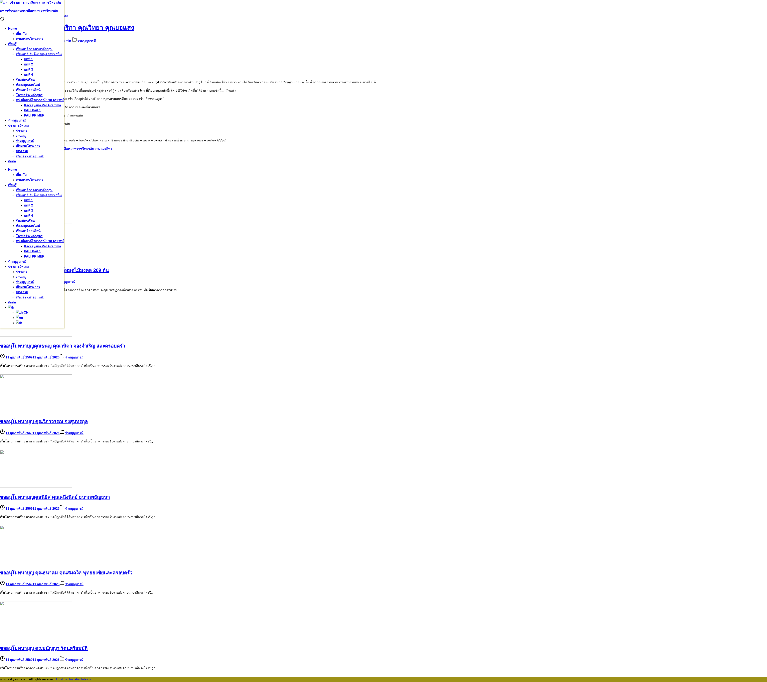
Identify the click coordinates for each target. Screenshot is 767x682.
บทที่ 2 (28, 64)
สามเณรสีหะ (103, 148)
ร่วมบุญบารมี (17, 120)
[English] (19, 317)
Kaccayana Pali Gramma (42, 105)
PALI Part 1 (32, 110)
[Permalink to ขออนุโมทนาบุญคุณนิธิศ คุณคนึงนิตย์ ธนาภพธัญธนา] (36, 486)
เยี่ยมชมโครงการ (28, 146)
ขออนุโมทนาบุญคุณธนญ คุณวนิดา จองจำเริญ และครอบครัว (62, 345)
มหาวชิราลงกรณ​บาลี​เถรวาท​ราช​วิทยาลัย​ (65, 148)
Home (12, 28)
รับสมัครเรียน (25, 79)
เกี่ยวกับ (21, 33)
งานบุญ (21, 135)
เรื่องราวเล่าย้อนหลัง (30, 156)
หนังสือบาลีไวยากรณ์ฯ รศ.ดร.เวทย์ (40, 100)
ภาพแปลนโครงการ (29, 38)
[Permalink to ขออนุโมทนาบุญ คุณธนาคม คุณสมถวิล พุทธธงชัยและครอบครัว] (36, 562)
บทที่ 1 (28, 59)
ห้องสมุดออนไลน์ (28, 84)
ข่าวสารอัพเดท (18, 125)
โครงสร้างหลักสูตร (29, 95)
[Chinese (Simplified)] (22, 312)
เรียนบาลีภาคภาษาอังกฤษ (34, 49)
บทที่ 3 (28, 69)
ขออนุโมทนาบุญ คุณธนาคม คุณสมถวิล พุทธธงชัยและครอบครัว (66, 572)
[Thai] (11, 307)
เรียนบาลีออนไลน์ (28, 90)
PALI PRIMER (34, 115)
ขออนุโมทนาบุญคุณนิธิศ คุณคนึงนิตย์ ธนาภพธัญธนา (55, 497)
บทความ (22, 151)
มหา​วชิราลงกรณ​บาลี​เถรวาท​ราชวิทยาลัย (29, 11)
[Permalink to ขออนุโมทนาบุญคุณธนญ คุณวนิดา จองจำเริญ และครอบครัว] (36, 335)
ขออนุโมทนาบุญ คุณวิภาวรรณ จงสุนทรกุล (44, 421)
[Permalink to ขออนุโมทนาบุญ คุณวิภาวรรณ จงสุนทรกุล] (36, 411)
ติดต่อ (12, 161)
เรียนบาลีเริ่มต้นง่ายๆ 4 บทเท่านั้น (39, 54)
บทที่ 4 (28, 74)
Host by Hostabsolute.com (74, 679)
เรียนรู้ (12, 44)
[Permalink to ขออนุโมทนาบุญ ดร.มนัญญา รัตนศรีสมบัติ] (36, 638)
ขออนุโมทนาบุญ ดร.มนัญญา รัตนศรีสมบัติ (44, 648)
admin (66, 40)
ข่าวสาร (21, 130)
